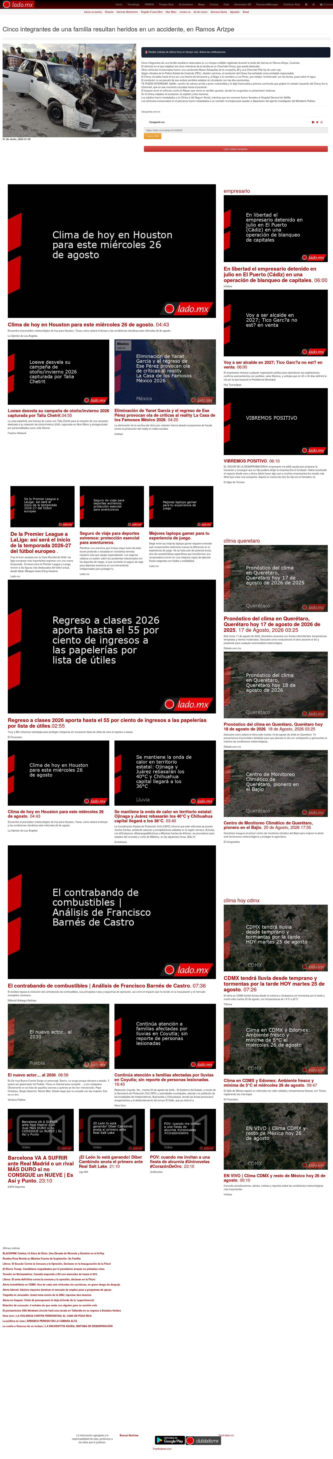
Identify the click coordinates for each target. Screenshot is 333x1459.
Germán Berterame (127, 12)
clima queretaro (242, 540)
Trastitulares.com (162, 1448)
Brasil (246, 12)
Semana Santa (219, 12)
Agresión (235, 12)
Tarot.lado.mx (226, 1435)
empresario (237, 190)
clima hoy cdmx (242, 900)
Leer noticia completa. (236, 149)
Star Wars (171, 12)
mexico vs (185, 12)
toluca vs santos (93, 12)
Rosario (109, 12)
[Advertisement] (112, 462)
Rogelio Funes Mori (152, 12)
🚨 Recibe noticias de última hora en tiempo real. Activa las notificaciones (185, 52)
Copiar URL (152, 136)
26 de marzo (200, 12)
